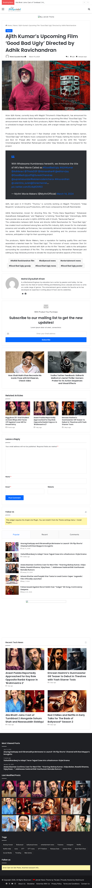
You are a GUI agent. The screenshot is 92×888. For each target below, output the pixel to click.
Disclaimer (31, 884)
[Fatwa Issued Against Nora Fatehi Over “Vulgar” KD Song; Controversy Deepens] (12, 590)
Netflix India (7, 849)
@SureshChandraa (42, 175)
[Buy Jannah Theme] (46, 17)
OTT (22, 849)
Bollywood (19, 845)
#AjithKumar (66, 167)
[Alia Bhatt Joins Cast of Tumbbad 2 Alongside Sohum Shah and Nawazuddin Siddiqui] (25, 701)
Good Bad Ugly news (46, 266)
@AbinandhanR (46, 171)
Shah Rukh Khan (80, 849)
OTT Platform (42, 849)
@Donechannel (39, 183)
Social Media (7, 853)
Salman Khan (67, 849)
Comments (74, 534)
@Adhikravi (18, 171)
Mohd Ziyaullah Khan (17, 57)
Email (8, 487)
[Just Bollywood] (14, 9)
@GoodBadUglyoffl (22, 175)
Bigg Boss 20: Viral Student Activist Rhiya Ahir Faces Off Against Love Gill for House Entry (17, 421)
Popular (16, 534)
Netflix (79, 845)
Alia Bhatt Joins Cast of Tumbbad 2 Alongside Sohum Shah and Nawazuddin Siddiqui (47, 2)
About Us (21, 884)
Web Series (28, 853)
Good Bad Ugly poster (72, 266)
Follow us (6, 860)
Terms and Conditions (71, 884)
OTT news (31, 849)
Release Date (54, 849)
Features (60, 845)
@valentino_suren (21, 183)
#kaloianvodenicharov (42, 179)
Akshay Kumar (8, 845)
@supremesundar (21, 179)
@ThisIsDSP (30, 171)
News (15, 25)
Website (51, 487)
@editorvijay (62, 171)
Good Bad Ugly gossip (20, 266)
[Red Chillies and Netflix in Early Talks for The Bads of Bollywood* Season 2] (67, 701)
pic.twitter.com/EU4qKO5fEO (27, 186)
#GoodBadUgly (51, 167)
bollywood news (48, 260)
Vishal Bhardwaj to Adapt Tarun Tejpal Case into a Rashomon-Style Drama (53, 554)
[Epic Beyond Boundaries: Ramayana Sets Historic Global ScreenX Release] (46, 823)
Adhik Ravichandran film (23, 260)
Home (9, 25)
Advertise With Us (43, 884)
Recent (45, 534)
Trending (18, 853)
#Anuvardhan (62, 179)
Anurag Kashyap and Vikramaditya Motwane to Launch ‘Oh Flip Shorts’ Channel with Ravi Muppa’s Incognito (51, 544)
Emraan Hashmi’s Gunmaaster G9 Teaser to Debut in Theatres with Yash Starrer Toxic (74, 421)
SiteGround (79, 880)
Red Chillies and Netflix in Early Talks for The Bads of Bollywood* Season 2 (66, 718)
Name (8, 477)
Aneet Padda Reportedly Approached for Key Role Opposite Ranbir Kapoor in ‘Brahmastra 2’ (45, 421)
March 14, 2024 (65, 193)
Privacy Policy (57, 884)
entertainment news (71, 260)
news (16, 849)
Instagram (70, 845)
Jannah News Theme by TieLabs (47, 880)
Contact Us (85, 884)
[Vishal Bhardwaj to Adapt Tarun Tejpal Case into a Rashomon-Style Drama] (12, 557)
